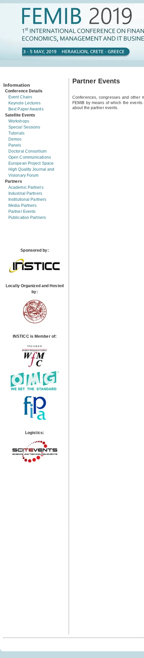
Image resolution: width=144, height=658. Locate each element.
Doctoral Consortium (27, 151)
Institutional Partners (27, 199)
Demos (15, 139)
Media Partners (22, 205)
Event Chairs (20, 97)
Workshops (18, 121)
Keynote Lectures (24, 103)
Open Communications (29, 157)
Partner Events (21, 211)
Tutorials (16, 133)
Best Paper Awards (26, 109)
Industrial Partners (25, 193)
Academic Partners (26, 187)
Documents (10, 76)
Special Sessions (24, 127)
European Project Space (31, 163)
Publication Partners (27, 217)
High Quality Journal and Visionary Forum (31, 172)
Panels (14, 145)
